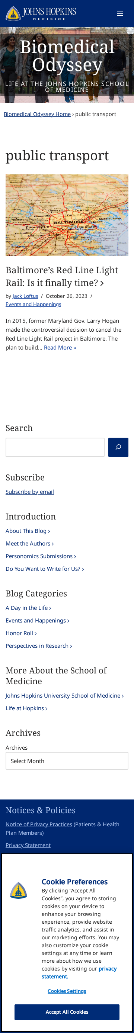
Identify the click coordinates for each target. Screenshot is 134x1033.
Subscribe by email (30, 491)
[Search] (118, 447)
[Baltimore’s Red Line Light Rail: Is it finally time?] (67, 215)
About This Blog (26, 530)
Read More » (60, 347)
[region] (67, 942)
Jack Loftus (25, 296)
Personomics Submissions (39, 556)
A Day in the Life (27, 607)
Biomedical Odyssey (67, 55)
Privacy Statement (28, 845)
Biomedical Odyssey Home (37, 114)
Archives (17, 747)
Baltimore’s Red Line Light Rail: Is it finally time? (62, 276)
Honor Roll (19, 633)
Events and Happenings (33, 304)
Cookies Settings (67, 991)
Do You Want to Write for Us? (43, 568)
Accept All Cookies (67, 1011)
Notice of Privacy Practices (39, 824)
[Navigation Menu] (120, 14)
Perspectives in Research (37, 645)
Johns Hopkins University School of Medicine (63, 695)
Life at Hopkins (25, 708)
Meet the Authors (28, 543)
